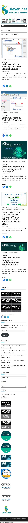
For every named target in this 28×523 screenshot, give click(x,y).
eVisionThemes (14, 519)
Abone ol (5, 335)
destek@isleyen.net (4, 397)
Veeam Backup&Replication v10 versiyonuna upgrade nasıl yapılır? (13, 168)
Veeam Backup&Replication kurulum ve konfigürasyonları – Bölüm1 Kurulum (11, 260)
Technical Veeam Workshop (7, 209)
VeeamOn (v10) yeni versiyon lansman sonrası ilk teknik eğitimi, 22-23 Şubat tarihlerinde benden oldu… (11, 218)
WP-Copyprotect (10, 522)
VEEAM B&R (10, 59)
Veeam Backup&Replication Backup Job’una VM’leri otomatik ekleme (12, 65)
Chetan (6, 522)
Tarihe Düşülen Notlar (18, 207)
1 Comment (23, 161)
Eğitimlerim (10, 207)
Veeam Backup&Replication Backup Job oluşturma (12, 117)
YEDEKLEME (16, 59)
